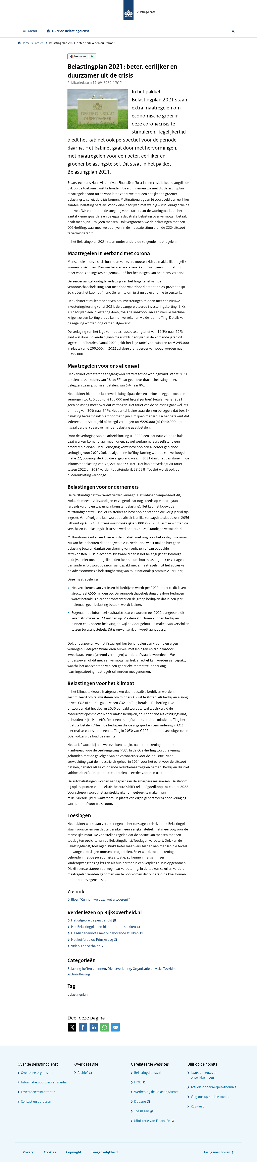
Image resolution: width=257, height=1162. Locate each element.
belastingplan (77, 994)
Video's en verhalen (85, 946)
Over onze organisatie (37, 1073)
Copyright (73, 1152)
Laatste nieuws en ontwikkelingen (204, 1075)
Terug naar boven (217, 1152)
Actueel (39, 43)
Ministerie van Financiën (152, 1121)
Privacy (28, 1152)
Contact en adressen (36, 1101)
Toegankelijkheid (104, 1152)
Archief (83, 1073)
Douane (140, 1101)
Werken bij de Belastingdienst (156, 1092)
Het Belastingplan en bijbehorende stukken (103, 927)
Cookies (50, 1152)
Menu (32, 31)
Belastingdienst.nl (147, 1073)
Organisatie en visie (147, 969)
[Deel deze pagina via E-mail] (115, 1027)
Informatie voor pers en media (44, 1082)
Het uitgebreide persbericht (91, 920)
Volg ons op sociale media (210, 1097)
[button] (81, 56)
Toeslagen (141, 1111)
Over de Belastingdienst (70, 31)
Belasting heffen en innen (86, 969)
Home (26, 43)
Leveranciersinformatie (38, 1092)
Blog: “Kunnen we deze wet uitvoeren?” (100, 899)
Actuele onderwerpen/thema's (213, 1087)
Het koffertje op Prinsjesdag (92, 939)
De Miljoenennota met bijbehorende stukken (105, 933)
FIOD (138, 1082)
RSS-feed (198, 1106)
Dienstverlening (119, 969)
